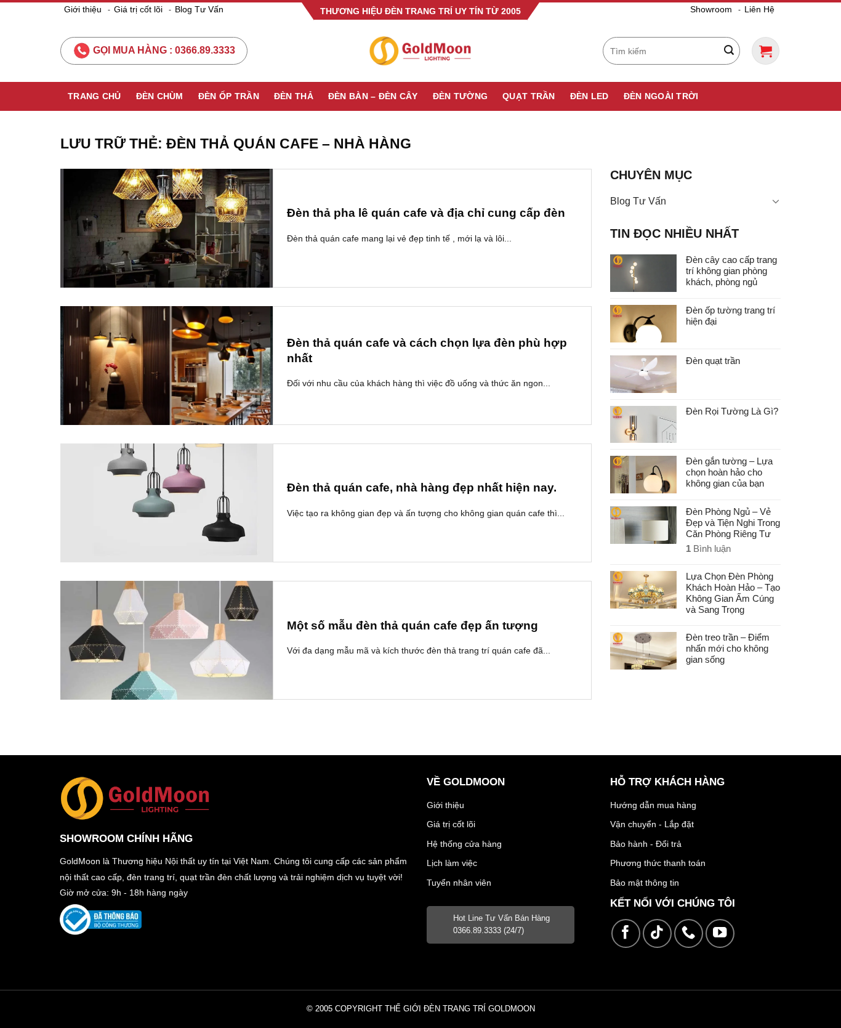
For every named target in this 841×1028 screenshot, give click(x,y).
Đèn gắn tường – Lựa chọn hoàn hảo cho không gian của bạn (729, 472)
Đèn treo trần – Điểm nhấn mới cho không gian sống (728, 648)
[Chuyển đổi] (776, 200)
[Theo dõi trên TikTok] (657, 933)
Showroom (711, 9)
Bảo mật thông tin (644, 883)
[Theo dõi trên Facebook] (625, 933)
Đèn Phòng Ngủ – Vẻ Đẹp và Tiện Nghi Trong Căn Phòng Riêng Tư (733, 522)
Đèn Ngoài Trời (661, 96)
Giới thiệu (83, 9)
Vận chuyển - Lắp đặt (652, 824)
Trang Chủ (94, 96)
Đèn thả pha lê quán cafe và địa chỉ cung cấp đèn (426, 212)
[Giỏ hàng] (765, 51)
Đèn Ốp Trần (228, 96)
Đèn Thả (293, 96)
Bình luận (708, 548)
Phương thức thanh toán (658, 863)
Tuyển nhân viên (459, 883)
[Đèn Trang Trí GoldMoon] (421, 51)
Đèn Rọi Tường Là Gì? (732, 411)
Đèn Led (589, 96)
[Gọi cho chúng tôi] (688, 933)
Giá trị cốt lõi (138, 9)
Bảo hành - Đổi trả (646, 844)
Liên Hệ (759, 9)
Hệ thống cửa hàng (464, 844)
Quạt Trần (528, 96)
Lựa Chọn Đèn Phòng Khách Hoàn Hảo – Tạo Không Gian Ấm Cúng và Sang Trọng (733, 593)
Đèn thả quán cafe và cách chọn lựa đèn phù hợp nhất (427, 350)
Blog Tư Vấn (199, 9)
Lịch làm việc (452, 863)
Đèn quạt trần (713, 360)
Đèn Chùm (159, 96)
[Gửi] (728, 51)
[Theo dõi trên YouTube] (720, 933)
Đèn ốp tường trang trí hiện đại (730, 315)
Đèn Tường (460, 96)
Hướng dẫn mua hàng (653, 805)
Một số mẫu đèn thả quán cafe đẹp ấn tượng (412, 625)
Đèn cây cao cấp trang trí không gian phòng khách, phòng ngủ (731, 270)
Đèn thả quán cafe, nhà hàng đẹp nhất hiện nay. (422, 487)
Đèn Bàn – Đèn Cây (373, 96)
